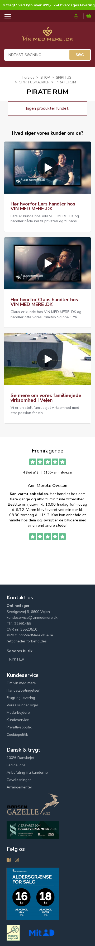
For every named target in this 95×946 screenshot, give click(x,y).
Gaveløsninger (19, 779)
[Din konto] (78, 16)
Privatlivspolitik (19, 727)
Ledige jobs (16, 765)
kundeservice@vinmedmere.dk (32, 617)
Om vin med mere (21, 683)
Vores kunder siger (22, 705)
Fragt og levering (21, 697)
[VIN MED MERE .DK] (47, 36)
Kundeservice (18, 719)
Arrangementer (19, 787)
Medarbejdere (18, 712)
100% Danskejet (20, 757)
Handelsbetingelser (23, 690)
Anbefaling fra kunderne (27, 772)
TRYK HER (15, 659)
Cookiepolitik (17, 734)
